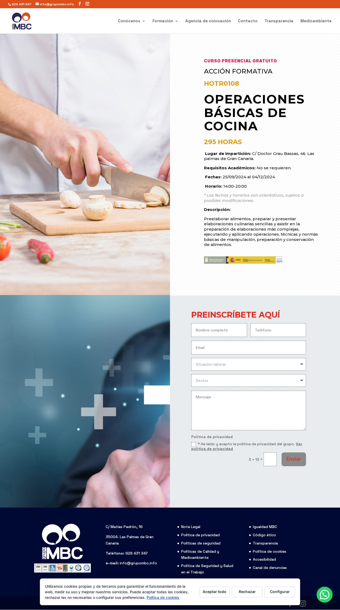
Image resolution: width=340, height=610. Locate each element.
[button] (325, 595)
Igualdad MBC (265, 526)
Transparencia (279, 21)
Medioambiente (316, 21)
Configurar (280, 591)
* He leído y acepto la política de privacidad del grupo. (246, 446)
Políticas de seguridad (200, 543)
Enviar (294, 459)
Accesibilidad (264, 559)
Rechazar (247, 591)
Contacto (248, 21)
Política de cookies (269, 551)
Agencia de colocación (208, 21)
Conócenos (129, 21)
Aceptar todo (214, 591)
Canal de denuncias (270, 567)
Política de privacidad (200, 535)
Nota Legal (190, 526)
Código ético (264, 535)
